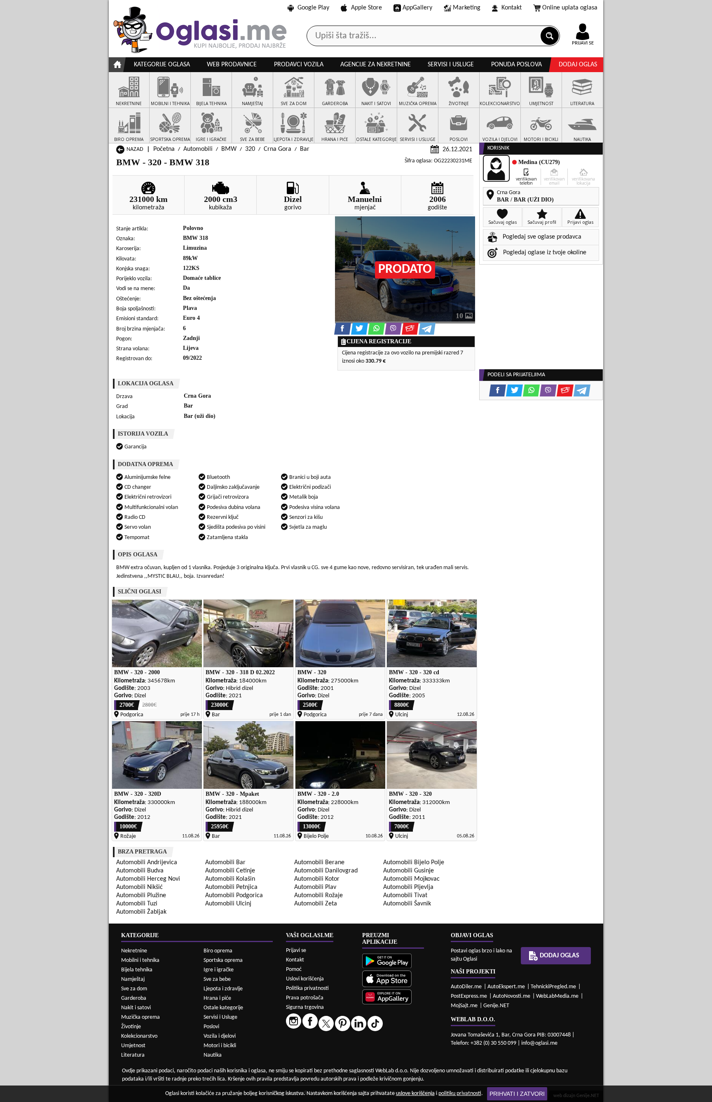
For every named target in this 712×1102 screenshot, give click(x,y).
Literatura (133, 1055)
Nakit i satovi (136, 1008)
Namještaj (133, 979)
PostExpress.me (469, 996)
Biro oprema (218, 951)
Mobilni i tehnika (140, 960)
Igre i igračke (219, 970)
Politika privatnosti (307, 988)
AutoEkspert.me (506, 987)
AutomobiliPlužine (141, 895)
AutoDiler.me (466, 987)
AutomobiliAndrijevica (146, 862)
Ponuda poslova (516, 64)
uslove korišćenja (415, 1093)
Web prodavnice (232, 64)
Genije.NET (496, 1006)
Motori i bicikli (220, 1046)
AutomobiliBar (225, 862)
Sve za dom (134, 989)
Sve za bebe (217, 979)
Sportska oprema (223, 960)
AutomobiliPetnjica (231, 887)
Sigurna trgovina (305, 1007)
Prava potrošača (304, 998)
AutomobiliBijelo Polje (413, 862)
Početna (164, 149)
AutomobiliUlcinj (228, 903)
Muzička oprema (140, 1017)
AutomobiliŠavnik (407, 903)
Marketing (466, 8)
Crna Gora (277, 149)
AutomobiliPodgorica (234, 895)
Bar (304, 149)
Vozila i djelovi (220, 1036)
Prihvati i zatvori (517, 1093)
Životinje (131, 1027)
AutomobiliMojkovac (411, 879)
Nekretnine (134, 951)
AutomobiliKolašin (230, 879)
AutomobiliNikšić (139, 887)
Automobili (198, 149)
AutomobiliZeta (315, 903)
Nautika (213, 1055)
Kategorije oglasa (162, 64)
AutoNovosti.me (511, 996)
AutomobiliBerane (319, 862)
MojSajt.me (464, 1006)
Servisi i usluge (451, 64)
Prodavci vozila (298, 64)
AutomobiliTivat (405, 895)
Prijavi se (296, 950)
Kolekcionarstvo (139, 1036)
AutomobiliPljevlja (408, 887)
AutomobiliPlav (315, 887)
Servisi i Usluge (220, 1017)
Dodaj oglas (578, 64)
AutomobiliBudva (140, 871)
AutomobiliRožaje (318, 895)
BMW (229, 149)
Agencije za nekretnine (375, 64)
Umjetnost (133, 1046)
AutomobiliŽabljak (141, 912)
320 (250, 149)
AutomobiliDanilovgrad (326, 871)
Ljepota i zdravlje (223, 989)
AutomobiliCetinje (230, 871)
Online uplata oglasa (569, 8)
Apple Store (366, 8)
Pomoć (294, 969)
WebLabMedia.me (557, 996)
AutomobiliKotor (317, 879)
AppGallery (417, 8)
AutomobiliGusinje (408, 871)
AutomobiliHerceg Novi (148, 879)
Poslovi (211, 1027)
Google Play (313, 8)
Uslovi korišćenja (305, 979)
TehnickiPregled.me (553, 987)
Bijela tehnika (136, 970)
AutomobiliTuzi (136, 903)
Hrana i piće (217, 998)
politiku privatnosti (459, 1093)
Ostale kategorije (223, 1008)
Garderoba (133, 998)
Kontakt (511, 8)
